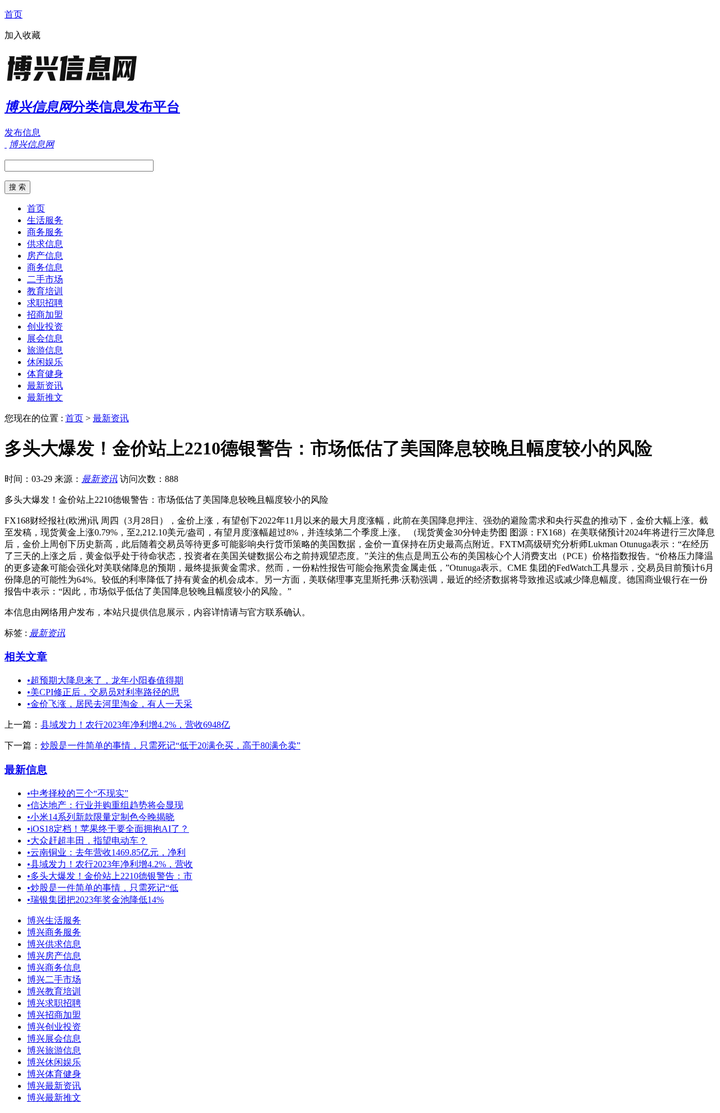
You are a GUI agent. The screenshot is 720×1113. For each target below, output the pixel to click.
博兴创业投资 (54, 1026)
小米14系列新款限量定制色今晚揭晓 (100, 817)
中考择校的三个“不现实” (77, 793)
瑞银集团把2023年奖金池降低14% (95, 899)
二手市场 (45, 279)
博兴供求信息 (54, 944)
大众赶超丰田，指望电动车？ (87, 840)
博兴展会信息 (54, 1038)
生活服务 (45, 220)
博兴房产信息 (54, 956)
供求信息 (45, 244)
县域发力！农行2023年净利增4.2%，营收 (110, 864)
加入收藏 (22, 35)
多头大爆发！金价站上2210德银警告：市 (109, 876)
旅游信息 (45, 350)
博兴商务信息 (54, 967)
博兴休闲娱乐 (54, 1062)
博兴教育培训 (54, 991)
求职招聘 (45, 303)
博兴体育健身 (54, 1074)
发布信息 (22, 132)
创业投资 (45, 326)
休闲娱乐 (45, 362)
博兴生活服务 (54, 920)
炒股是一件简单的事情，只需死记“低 (102, 888)
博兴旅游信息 (54, 1050)
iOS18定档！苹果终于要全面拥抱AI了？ (108, 828)
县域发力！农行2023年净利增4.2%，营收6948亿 (135, 724)
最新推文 (45, 397)
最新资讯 (45, 385)
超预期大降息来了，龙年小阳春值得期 (105, 680)
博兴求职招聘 (54, 1003)
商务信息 (45, 267)
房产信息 (45, 255)
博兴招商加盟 (54, 1015)
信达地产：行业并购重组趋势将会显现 (105, 805)
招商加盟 (45, 314)
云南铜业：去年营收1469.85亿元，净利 (106, 852)
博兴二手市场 (54, 979)
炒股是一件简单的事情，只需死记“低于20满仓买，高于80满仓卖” (170, 745)
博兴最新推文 (54, 1097)
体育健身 (45, 373)
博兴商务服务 (54, 932)
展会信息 (45, 338)
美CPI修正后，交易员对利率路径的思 (103, 692)
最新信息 (25, 770)
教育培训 (45, 291)
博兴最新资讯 (54, 1086)
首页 (13, 14)
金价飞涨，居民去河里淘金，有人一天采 (109, 704)
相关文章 (25, 657)
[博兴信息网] (74, 81)
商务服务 (45, 232)
